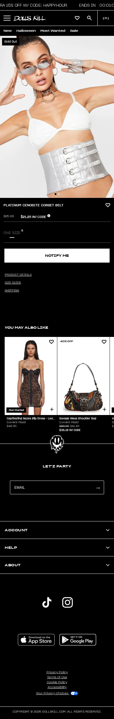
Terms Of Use (57, 677)
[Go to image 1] (55, 194)
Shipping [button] (12, 290)
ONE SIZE (12, 233)
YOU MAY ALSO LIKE (26, 327)
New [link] (8, 31)
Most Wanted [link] (52, 31)
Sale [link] (74, 31)
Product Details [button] (18, 274)
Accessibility (57, 687)
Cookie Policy (57, 682)
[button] (7, 18)
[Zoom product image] (57, 117)
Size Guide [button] (13, 282)
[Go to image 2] (59, 194)
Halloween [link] (26, 31)
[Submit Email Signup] (97, 487)
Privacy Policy (57, 672)
